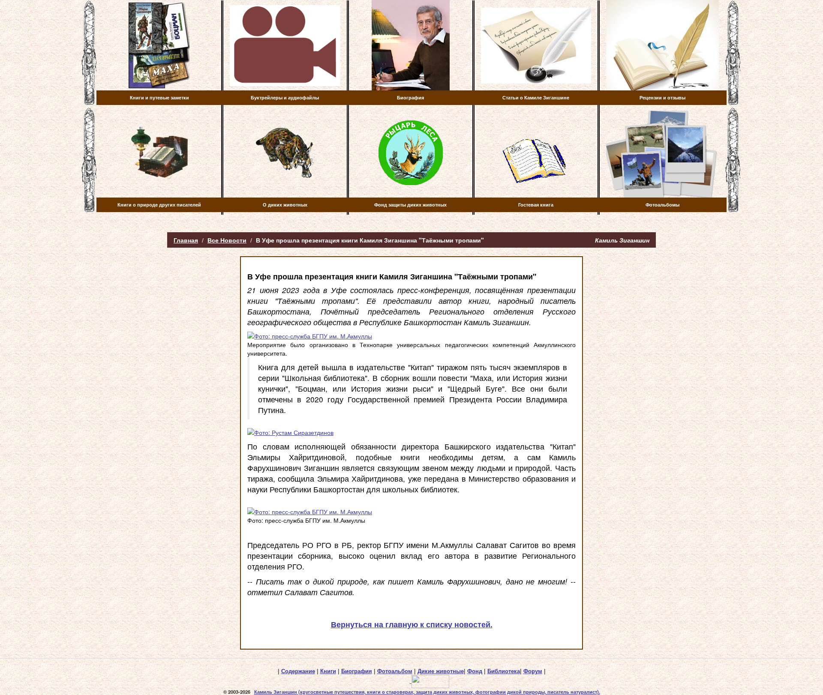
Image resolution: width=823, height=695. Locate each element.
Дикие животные (441, 671)
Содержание (298, 671)
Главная (186, 240)
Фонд (474, 671)
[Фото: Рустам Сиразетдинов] (411, 432)
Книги (328, 671)
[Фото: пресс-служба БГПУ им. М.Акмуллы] (411, 336)
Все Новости (226, 240)
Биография (356, 671)
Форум (532, 671)
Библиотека (503, 671)
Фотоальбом (394, 671)
